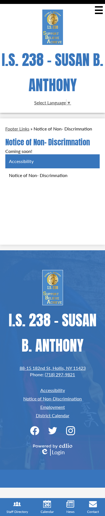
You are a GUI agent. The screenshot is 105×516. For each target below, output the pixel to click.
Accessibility (52, 390)
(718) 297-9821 (60, 374)
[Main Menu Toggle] (99, 10)
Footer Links (17, 128)
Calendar (47, 511)
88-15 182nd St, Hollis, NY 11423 (53, 368)
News (70, 511)
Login (53, 452)
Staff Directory (17, 511)
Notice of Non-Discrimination (52, 398)
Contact (93, 511)
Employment (52, 407)
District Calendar (52, 415)
